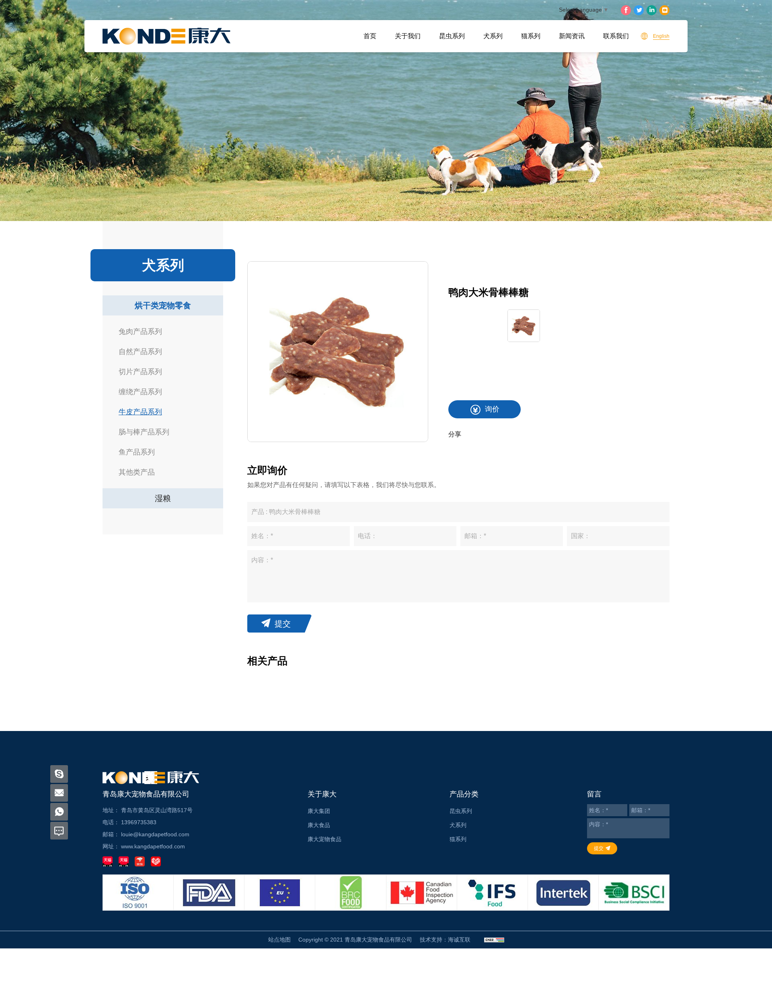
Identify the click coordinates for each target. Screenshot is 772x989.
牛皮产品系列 (140, 412)
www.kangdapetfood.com (153, 846)
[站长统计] (494, 940)
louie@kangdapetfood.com (155, 834)
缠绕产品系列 (140, 392)
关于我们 (408, 36)
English (661, 36)
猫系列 (530, 36)
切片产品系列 (140, 372)
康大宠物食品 (324, 839)
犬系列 (493, 36)
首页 (369, 36)
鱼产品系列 (137, 452)
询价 (492, 409)
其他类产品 (137, 472)
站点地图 (279, 939)
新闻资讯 (572, 36)
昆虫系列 (452, 36)
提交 (283, 623)
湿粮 (163, 498)
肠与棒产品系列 (144, 432)
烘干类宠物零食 (163, 305)
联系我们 (616, 36)
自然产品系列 (140, 352)
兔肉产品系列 (140, 332)
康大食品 (319, 825)
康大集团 (319, 811)
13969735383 (138, 822)
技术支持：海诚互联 (445, 939)
